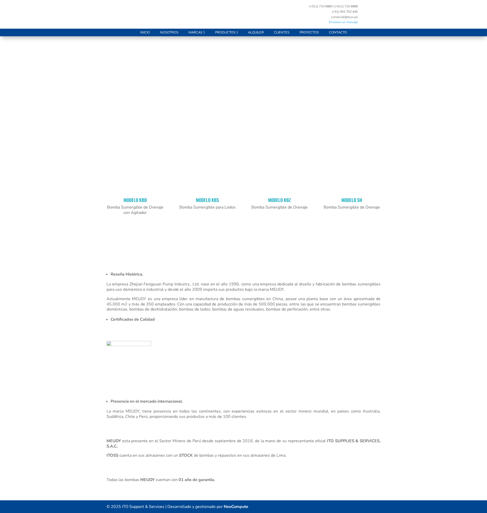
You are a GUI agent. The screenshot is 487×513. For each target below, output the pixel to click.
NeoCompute (236, 506)
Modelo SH (351, 200)
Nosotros (169, 32)
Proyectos (309, 32)
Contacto (338, 32)
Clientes (281, 32)
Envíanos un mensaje (343, 22)
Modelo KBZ (279, 200)
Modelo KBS (207, 200)
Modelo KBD (135, 200)
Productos (225, 32)
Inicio (145, 32)
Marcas (195, 32)
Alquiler (256, 32)
